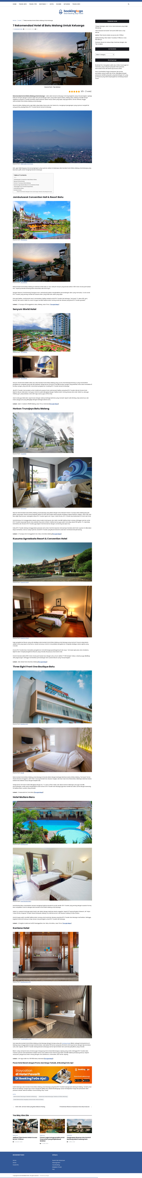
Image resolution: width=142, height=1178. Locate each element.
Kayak (22, 773)
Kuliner (58, 4)
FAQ (53, 1169)
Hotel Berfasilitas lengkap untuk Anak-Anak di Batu (28, 1099)
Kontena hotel (66, 1043)
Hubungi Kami (56, 1162)
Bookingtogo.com (26, 982)
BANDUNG (69, 1135)
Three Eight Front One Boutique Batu (23, 186)
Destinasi (42, 4)
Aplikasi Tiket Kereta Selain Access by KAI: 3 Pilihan (25, 1138)
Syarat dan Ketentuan (58, 1160)
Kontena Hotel (17, 190)
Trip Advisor (24, 240)
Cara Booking (56, 1165)
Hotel (52, 4)
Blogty (47, 1175)
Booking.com (24, 724)
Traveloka (23, 454)
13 (36, 29)
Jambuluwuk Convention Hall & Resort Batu (25, 179)
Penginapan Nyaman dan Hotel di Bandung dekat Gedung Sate (79, 1138)
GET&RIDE (67, 4)
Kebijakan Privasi (57, 1167)
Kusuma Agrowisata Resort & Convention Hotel (26, 185)
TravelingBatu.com (26, 1039)
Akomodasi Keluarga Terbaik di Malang (25, 1096)
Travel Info (23, 4)
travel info (76, 4)
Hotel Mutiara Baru (19, 188)
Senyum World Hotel (19, 181)
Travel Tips (33, 4)
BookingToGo (18, 29)
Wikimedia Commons (27, 164)
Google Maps (54, 404)
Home (14, 4)
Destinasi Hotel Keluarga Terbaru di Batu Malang (53, 1096)
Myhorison (23, 508)
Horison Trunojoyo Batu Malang (22, 183)
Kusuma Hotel (25, 582)
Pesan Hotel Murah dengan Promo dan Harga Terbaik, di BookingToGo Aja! (34, 191)
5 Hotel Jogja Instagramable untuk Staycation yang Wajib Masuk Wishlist (52, 1139)
